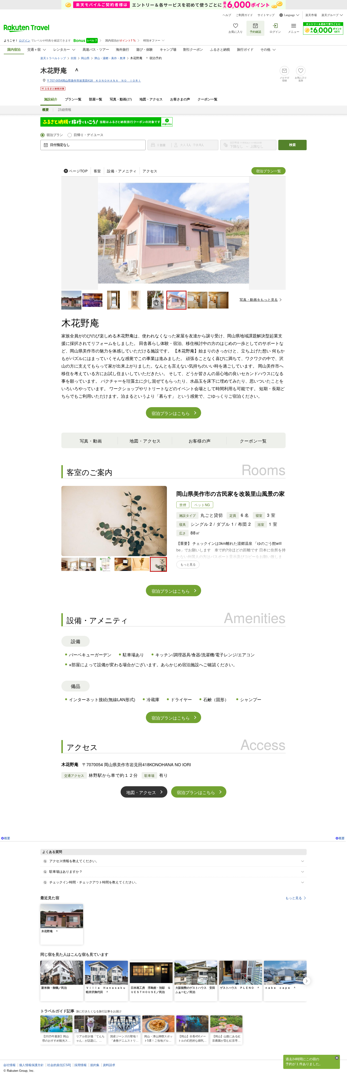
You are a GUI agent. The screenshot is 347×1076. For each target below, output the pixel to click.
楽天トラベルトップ (53, 58)
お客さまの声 (180, 99)
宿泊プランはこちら (171, 413)
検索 (292, 145)
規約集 (94, 1065)
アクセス (150, 170)
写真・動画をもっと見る (259, 299)
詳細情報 (64, 110)
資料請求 (109, 1065)
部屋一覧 (95, 99)
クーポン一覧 (207, 99)
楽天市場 (311, 15)
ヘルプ (227, 15)
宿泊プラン (55, 135)
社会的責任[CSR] (59, 1065)
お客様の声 (200, 441)
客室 (97, 170)
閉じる (337, 1058)
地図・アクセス (151, 99)
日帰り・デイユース (88, 135)
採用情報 (80, 1065)
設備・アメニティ (122, 170)
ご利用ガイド (244, 15)
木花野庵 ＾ (60, 70)
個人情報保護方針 (31, 1065)
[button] (80, 907)
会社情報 (9, 1065)
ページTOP (78, 170)
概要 (7, 838)
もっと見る (293, 898)
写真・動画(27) (121, 99)
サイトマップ (266, 15)
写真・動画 (91, 441)
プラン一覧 (73, 99)
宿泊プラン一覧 (268, 170)
